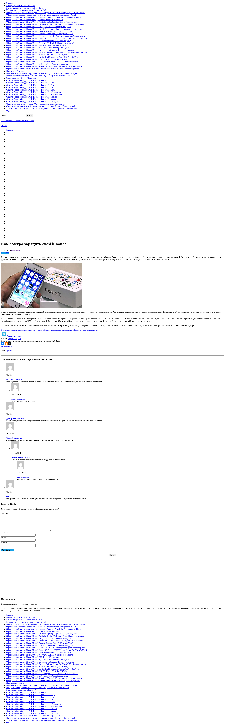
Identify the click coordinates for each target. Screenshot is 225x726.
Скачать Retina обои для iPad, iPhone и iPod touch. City (30, 85)
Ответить (18, 379)
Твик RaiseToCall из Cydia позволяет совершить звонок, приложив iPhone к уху (41, 108)
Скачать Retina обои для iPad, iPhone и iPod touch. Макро (31, 99)
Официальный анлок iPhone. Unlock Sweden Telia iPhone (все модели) (37, 55)
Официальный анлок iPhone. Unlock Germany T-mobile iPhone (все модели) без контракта (45, 36)
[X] (9, 343)
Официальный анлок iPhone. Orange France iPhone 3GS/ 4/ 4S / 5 (34, 19)
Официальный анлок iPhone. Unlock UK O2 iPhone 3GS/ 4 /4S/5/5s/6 (36, 59)
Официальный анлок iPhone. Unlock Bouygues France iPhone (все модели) (38, 26)
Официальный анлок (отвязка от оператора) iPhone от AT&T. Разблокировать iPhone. (44, 17)
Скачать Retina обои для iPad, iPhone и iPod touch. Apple (30, 83)
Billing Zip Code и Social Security (20, 5)
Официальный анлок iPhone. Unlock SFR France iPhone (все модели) (36, 45)
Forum (112, 555)
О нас (8, 111)
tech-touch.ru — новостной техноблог (17, 121)
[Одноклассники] (6, 343)
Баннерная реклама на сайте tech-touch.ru (24, 8)
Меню (4, 125)
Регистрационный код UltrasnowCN (22, 78)
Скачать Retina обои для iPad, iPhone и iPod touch (27, 80)
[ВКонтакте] (2, 343)
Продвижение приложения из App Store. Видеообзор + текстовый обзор (38, 76)
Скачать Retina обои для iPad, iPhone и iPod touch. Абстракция (33, 92)
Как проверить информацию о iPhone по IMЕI (26, 10)
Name (3, 532)
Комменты (16, 250)
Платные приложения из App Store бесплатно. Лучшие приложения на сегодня (41, 73)
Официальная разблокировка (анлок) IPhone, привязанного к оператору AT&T (41, 15)
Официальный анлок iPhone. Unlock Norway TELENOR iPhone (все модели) (40, 43)
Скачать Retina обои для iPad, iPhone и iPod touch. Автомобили (34, 94)
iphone (9, 351)
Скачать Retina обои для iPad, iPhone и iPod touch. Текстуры (32, 101)
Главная (9, 3)
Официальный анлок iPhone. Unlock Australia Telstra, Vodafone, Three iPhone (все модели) (45, 24)
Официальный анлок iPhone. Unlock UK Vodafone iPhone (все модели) (37, 64)
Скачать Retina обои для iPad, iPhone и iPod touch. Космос (31, 97)
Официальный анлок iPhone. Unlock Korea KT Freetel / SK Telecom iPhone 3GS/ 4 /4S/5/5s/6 (46, 38)
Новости (5, 253)
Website (4, 543)
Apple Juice (12, 338)
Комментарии (7, 346)
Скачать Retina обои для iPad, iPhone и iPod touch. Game (30, 90)
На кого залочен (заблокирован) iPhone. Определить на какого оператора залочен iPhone (45, 12)
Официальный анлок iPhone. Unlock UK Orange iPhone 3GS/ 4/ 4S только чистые (42, 62)
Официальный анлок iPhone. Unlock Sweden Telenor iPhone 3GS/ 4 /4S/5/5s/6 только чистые (46, 52)
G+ (19, 338)
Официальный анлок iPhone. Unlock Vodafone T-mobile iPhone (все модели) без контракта (45, 66)
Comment (5, 513)
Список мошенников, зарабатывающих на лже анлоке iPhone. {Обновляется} (40, 106)
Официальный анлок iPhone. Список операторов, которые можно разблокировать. (43, 69)
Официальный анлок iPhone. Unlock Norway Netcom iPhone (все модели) (38, 41)
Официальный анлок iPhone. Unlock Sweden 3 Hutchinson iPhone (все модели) (40, 50)
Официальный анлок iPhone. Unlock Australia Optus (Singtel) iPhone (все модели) (41, 22)
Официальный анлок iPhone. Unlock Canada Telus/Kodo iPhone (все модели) (39, 34)
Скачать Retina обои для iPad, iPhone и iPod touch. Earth (30, 87)
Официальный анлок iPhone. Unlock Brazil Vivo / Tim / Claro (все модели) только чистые (45, 29)
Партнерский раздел (15, 71)
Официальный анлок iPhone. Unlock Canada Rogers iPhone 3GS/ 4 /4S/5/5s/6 (39, 31)
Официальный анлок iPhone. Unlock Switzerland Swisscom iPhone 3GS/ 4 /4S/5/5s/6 (42, 57)
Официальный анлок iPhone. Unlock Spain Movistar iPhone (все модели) (37, 48)
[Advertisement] (112, 574)
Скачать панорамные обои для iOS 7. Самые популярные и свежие (35, 104)
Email (3, 538)
